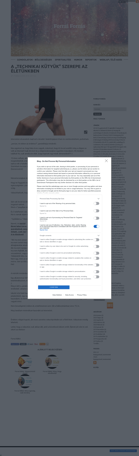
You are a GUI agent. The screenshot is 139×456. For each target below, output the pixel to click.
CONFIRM (54, 287)
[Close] (107, 161)
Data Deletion (57, 295)
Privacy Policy (82, 295)
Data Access (69, 295)
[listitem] (69, 199)
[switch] (96, 203)
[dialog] (69, 228)
